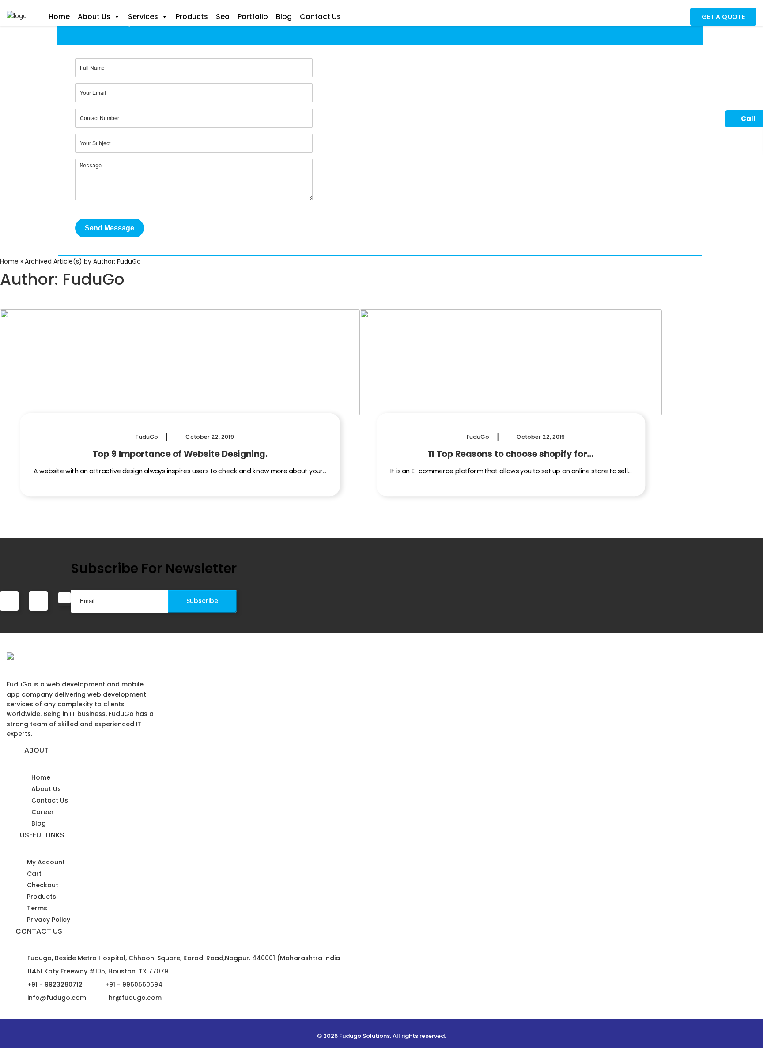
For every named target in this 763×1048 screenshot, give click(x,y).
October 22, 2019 (209, 437)
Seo (223, 16)
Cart (34, 873)
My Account (46, 862)
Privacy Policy (48, 919)
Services (143, 16)
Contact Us (320, 16)
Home (59, 16)
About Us (94, 16)
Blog (284, 16)
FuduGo (147, 437)
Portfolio (253, 16)
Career (42, 811)
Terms (37, 908)
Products (192, 16)
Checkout (42, 885)
